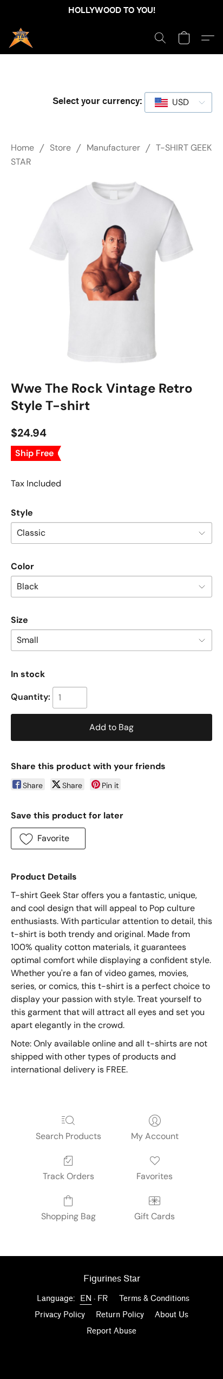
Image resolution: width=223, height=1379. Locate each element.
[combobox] (178, 102)
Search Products (68, 1136)
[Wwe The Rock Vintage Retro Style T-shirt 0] (111, 271)
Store (60, 147)
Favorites (154, 1176)
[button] (21, 38)
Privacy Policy (60, 1314)
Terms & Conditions (154, 1298)
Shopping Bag (68, 1216)
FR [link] (102, 1298)
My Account (155, 1136)
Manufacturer (113, 147)
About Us (171, 1314)
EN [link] (86, 1298)
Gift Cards (154, 1216)
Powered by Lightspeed (111, 1350)
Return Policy (120, 1314)
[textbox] (177, 102)
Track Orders (68, 1176)
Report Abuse (111, 1331)
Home (22, 147)
